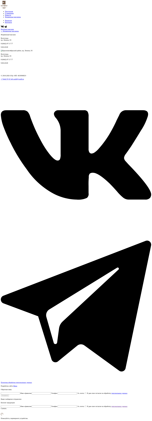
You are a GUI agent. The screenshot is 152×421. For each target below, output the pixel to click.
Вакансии (8, 20)
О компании (9, 13)
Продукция (9, 11)
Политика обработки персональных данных (16, 382)
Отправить (5, 395)
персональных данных (119, 393)
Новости (8, 15)
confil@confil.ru (18, 79)
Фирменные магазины (13, 17)
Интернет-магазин (7, 29)
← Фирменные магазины (10, 31)
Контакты (8, 22)
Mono (15, 386)
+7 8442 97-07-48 (7, 79)
